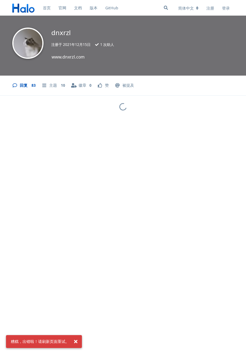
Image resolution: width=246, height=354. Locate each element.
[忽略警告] (75, 341)
